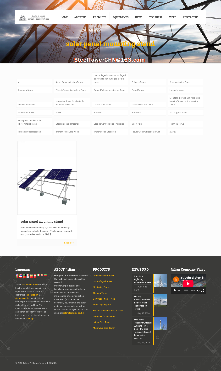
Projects (97, 112)
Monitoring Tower (101, 287)
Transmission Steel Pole (105, 132)
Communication (22, 298)
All (19, 82)
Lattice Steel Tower (102, 104)
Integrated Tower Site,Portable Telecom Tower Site (70, 103)
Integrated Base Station (104, 316)
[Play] (175, 290)
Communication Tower (180, 82)
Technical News (177, 124)
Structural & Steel (30, 284)
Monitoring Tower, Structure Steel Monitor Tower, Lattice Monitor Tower (185, 101)
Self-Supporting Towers (104, 299)
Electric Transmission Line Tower (71, 90)
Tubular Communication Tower (146, 132)
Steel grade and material (67, 124)
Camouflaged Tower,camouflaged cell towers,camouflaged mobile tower (110, 78)
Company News (25, 90)
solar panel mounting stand (42, 221)
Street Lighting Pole (102, 304)
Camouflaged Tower (102, 281)
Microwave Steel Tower (142, 104)
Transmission (32, 295)
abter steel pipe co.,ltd (73, 313)
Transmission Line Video (67, 132)
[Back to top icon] (202, 363)
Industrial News (177, 90)
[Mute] (198, 290)
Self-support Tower (179, 112)
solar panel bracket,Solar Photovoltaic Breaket (29, 122)
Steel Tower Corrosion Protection (109, 124)
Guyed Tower (138, 90)
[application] (188, 284)
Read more (69, 243)
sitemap (29, 318)
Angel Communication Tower (69, 82)
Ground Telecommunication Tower (110, 90)
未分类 (173, 132)
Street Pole (137, 124)
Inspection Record (26, 104)
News (58, 112)
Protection (136, 112)
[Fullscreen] (202, 290)
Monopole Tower (26, 112)
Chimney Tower (139, 82)
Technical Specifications (29, 132)
